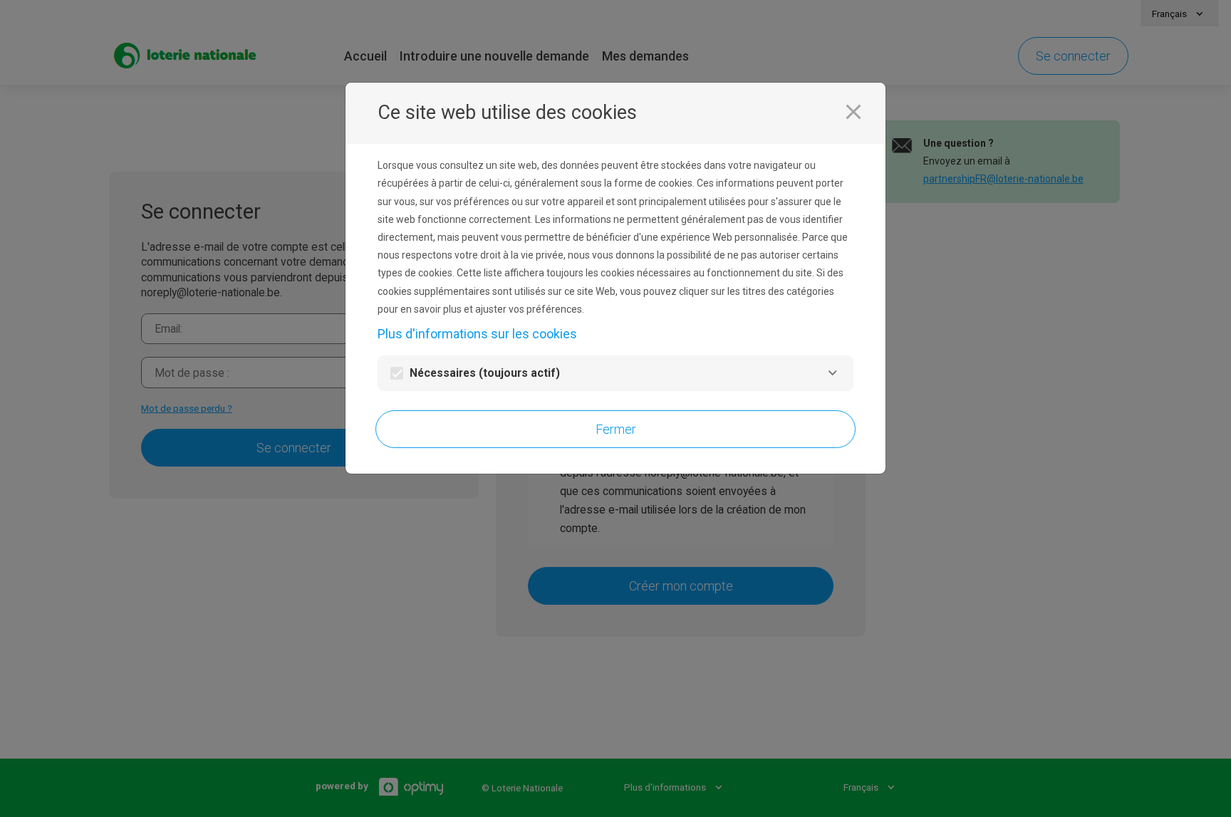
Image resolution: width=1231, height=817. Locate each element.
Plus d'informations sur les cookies (477, 333)
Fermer (616, 429)
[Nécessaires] (832, 373)
